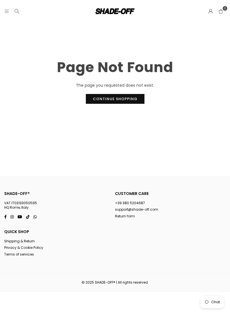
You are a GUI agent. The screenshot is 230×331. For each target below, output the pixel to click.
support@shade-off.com (136, 209)
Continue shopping (115, 99)
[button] (221, 11)
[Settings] (211, 11)
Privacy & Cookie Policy (23, 247)
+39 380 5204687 (130, 203)
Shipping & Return (19, 241)
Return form (125, 216)
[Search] (17, 11)
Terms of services (19, 254)
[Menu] (7, 11)
